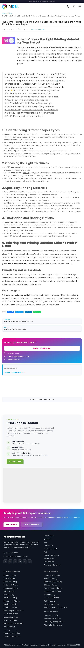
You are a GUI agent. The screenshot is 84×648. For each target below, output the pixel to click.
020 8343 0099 (33, 1)
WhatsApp (37, 311)
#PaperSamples (46, 113)
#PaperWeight (45, 103)
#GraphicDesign (12, 113)
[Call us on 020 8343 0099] (68, 6)
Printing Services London (53, 625)
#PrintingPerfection (50, 90)
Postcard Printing (10, 620)
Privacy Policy (49, 558)
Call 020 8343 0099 (31, 525)
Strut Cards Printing (51, 604)
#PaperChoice (34, 90)
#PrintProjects (28, 97)
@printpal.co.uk (12, 74)
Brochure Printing (10, 582)
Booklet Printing (9, 578)
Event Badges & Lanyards (13, 611)
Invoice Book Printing (12, 601)
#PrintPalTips (20, 90)
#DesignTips (42, 100)
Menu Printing (9, 595)
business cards (27, 178)
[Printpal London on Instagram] (10, 561)
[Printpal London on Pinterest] (20, 561)
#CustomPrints (51, 109)
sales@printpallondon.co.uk (47, 1)
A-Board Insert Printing (12, 636)
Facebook (10, 311)
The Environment (50, 549)
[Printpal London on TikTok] (30, 561)
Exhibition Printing (50, 578)
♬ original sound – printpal (31, 116)
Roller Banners (49, 601)
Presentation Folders (11, 617)
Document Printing (11, 588)
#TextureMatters (13, 106)
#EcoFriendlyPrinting (14, 103)
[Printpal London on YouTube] (5, 561)
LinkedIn (28, 311)
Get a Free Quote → (42, 348)
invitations (50, 178)
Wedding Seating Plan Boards (55, 607)
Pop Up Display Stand (52, 591)
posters (26, 173)
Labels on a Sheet (10, 607)
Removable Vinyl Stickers (13, 623)
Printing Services (37, 29)
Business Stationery (11, 585)
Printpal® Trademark (52, 555)
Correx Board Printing (52, 575)
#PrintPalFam (11, 116)
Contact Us (48, 546)
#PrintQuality (31, 103)
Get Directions (15, 462)
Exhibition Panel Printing (53, 582)
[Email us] (74, 6)
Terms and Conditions (52, 565)
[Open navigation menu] (80, 6)
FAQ (45, 552)
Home (4, 13)
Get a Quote (11, 524)
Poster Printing (49, 595)
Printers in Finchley (51, 615)
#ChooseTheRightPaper (46, 97)
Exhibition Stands (50, 585)
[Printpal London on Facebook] (15, 561)
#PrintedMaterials (29, 113)
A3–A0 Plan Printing (11, 614)
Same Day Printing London (54, 622)
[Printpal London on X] (25, 561)
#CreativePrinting (13, 109)
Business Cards (10, 575)
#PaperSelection (13, 100)
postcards (37, 178)
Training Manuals (10, 630)
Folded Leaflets (9, 591)
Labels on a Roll (10, 604)
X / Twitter (19, 311)
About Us (47, 539)
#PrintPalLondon (13, 97)
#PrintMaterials (28, 100)
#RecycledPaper (46, 106)
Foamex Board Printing (53, 588)
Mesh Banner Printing (12, 633)
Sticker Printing (9, 627)
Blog (10, 13)
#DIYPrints (27, 109)
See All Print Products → (15, 372)
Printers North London (52, 618)
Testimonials (49, 562)
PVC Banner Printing (51, 598)
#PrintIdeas (37, 109)
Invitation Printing (10, 598)
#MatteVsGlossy (29, 106)
